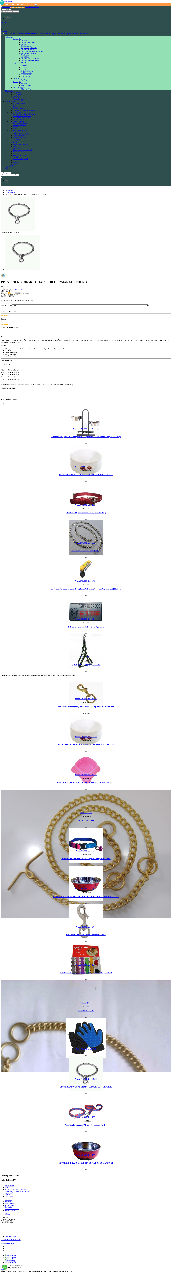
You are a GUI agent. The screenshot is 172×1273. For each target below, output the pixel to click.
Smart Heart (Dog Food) (20, 159)
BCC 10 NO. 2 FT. (86, 1011)
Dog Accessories (26, 46)
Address (7, 1214)
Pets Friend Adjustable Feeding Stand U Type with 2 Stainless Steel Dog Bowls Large (86, 437)
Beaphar (15, 107)
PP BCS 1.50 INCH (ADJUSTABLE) (86, 665)
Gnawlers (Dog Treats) (20, 123)
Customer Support (10, 1236)
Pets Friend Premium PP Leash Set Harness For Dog (86, 1125)
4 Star (3, 372)
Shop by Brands (10, 101)
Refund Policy (9, 1205)
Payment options (10, 1210)
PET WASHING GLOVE (86, 1049)
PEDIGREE (17, 143)
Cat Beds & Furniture (27, 71)
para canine (16, 141)
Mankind (15, 132)
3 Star (3, 374)
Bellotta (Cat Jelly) (18, 109)
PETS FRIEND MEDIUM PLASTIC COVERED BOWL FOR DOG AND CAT (86, 897)
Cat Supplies (17, 64)
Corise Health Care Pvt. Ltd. (22, 116)
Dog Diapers (25, 55)
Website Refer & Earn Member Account (17, 1191)
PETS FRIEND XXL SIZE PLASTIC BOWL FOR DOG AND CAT (86, 744)
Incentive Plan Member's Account (15, 1189)
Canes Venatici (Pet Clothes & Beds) (24, 110)
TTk (14, 160)
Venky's (15, 162)
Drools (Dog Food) (19, 119)
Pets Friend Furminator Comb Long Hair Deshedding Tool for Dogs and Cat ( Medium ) (86, 589)
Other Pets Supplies (19, 87)
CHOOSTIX (17, 112)
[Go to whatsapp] (4, 1267)
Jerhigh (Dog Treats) (19, 130)
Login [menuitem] (7, 18)
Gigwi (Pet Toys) (18, 121)
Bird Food (24, 83)
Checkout (4, 32)
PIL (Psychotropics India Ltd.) (22, 150)
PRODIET (16, 153)
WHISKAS (16, 164)
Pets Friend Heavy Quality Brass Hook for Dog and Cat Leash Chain (86, 706)
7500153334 (16, 1240)
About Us (8, 1201)
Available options (6, 305)
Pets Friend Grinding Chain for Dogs (86, 551)
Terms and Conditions (12, 1209)
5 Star (3, 370)
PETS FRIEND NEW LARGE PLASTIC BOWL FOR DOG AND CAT (86, 783)
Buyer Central (9, 1186)
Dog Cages (24, 62)
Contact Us (8, 1207)
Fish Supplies (17, 78)
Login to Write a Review (8, 388)
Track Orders (9, 1196)
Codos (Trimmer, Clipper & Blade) (24, 114)
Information (8, 1200)
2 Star (3, 377)
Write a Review (17, 289)
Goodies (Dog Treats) (19, 125)
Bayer (15, 105)
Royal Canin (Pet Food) (20, 155)
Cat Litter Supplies (26, 73)
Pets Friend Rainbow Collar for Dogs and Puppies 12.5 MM (86, 859)
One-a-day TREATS (19, 137)
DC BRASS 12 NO (86, 821)
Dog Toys (24, 44)
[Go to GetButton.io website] (5, 1271)
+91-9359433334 (6, 1240)
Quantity (3, 319)
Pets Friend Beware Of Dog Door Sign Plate (86, 627)
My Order (8, 1195)
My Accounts (9, 1193)
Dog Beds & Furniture (28, 49)
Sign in (7, 1187)
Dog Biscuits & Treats (28, 42)
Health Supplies (26, 85)
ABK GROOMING (19, 103)
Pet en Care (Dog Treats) (20, 144)
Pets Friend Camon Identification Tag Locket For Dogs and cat (86, 973)
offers (6, 168)
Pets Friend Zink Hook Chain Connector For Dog (86, 935)
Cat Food (24, 66)
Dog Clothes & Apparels (28, 53)
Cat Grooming (25, 76)
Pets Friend (16, 148)
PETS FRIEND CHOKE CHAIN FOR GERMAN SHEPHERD (86, 1087)
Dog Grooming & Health (29, 48)
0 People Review (13, 370)
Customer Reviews (7, 360)
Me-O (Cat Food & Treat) (21, 134)
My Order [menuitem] (8, 17)
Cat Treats (24, 67)
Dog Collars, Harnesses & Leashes (32, 51)
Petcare (15, 146)
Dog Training (25, 57)
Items (3, 22)
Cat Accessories (26, 74)
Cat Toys (23, 69)
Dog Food (24, 40)
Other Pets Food (26, 89)
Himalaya (16, 126)
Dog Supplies (17, 39)
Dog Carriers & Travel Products (31, 58)
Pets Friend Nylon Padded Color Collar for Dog (86, 513)
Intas (14, 128)
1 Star (3, 379)
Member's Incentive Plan (8, 1)
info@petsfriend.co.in (7, 1243)
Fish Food (24, 80)
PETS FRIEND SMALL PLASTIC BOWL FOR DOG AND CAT (86, 475)
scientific (15, 157)
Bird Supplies (17, 82)
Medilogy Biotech (18, 135)
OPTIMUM (16, 139)
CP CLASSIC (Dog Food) (21, 117)
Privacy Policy (9, 1203)
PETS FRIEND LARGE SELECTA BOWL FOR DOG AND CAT (86, 1163)
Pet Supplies (9, 37)
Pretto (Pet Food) (18, 151)
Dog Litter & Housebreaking (30, 60)
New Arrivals (9, 166)
